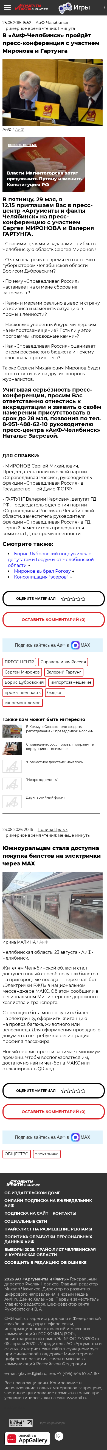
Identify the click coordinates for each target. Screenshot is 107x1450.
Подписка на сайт (26, 1213)
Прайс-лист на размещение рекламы (48, 1229)
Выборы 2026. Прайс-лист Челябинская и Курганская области (50, 1252)
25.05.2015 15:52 (16, 22)
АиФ (19, 129)
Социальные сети (25, 1221)
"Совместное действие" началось (54, 762)
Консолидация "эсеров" (41, 577)
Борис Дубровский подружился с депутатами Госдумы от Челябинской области (51, 559)
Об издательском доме (32, 1192)
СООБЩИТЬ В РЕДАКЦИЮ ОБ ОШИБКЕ (45, 1262)
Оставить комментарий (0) (54, 619)
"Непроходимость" (42, 780)
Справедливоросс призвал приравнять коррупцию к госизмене (60, 746)
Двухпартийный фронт (45, 797)
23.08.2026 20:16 (17, 829)
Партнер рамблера (52, 1423)
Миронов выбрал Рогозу (42, 571)
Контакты (64, 1213)
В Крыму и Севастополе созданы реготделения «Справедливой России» (60, 729)
